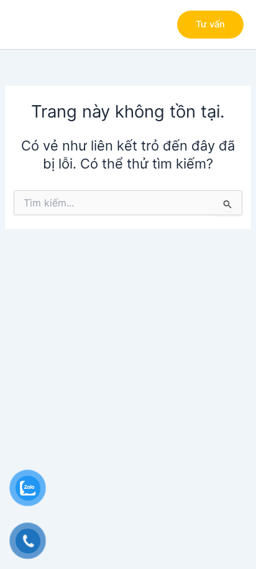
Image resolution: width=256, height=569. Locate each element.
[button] (210, 25)
